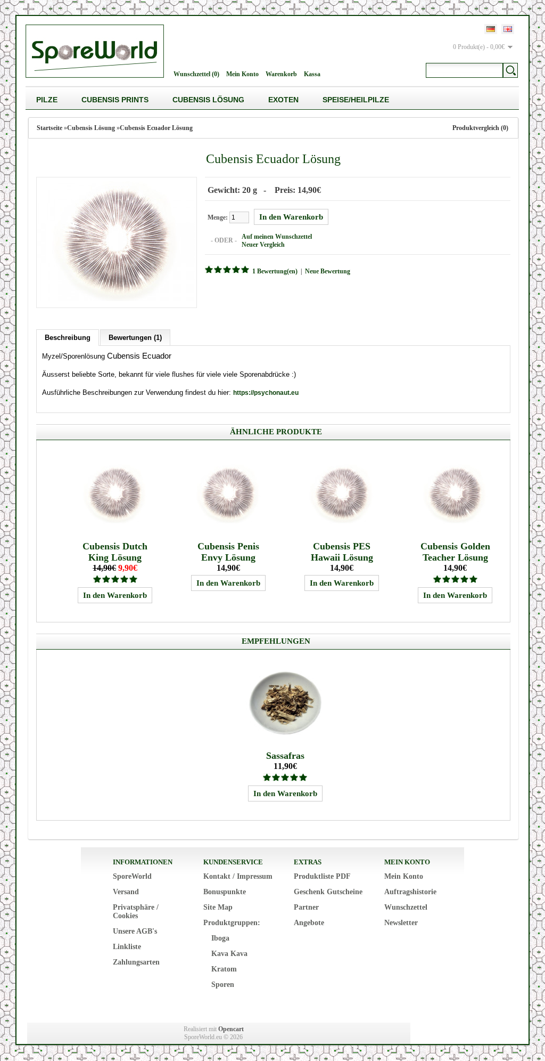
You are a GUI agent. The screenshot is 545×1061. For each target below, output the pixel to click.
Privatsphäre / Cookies (136, 911)
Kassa (312, 74)
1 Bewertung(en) (275, 271)
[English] (507, 29)
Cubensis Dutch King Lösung (114, 552)
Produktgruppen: (231, 923)
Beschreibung (67, 338)
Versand (126, 892)
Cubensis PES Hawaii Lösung (342, 552)
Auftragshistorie (410, 892)
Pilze (46, 99)
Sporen (222, 985)
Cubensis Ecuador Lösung (156, 128)
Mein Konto (242, 74)
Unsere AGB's (135, 931)
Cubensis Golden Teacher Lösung (455, 552)
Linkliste (127, 947)
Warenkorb (281, 74)
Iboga (220, 938)
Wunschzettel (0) (196, 74)
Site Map (218, 907)
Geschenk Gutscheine (328, 892)
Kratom (224, 969)
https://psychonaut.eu (266, 392)
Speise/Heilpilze (356, 99)
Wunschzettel (405, 907)
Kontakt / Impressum (237, 876)
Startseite (49, 128)
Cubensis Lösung (208, 99)
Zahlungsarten (136, 962)
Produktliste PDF (322, 876)
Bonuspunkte (224, 892)
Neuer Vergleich (263, 244)
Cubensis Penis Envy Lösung (228, 552)
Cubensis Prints (114, 99)
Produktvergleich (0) (480, 128)
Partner (306, 907)
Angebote (309, 923)
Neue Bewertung (327, 271)
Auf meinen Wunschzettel (277, 236)
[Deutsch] (490, 29)
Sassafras (285, 755)
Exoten (283, 99)
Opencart (231, 1029)
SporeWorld (132, 876)
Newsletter (401, 923)
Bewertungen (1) (135, 338)
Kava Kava (229, 954)
